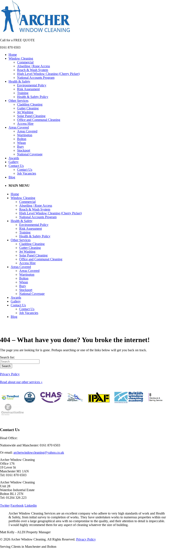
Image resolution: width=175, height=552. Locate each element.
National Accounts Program (35, 77)
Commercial (25, 62)
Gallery (14, 162)
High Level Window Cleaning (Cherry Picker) (48, 74)
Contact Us (16, 166)
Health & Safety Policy (32, 97)
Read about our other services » (21, 382)
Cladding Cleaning (29, 104)
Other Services (18, 100)
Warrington (24, 135)
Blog (12, 177)
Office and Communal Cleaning (38, 120)
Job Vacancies (26, 173)
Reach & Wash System (32, 70)
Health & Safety (19, 81)
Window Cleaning (21, 58)
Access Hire (25, 123)
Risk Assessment (28, 89)
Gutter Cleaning (28, 108)
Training (22, 93)
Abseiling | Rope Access (33, 66)
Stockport (23, 150)
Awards (14, 158)
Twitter (5, 505)
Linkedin (31, 505)
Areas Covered (19, 127)
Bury (20, 146)
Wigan (21, 143)
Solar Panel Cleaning (31, 116)
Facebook (17, 505)
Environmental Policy (31, 85)
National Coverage (29, 154)
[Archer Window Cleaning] (35, 33)
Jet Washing (25, 112)
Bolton (21, 139)
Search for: (7, 357)
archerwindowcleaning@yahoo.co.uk (38, 452)
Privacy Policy (10, 374)
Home (13, 54)
